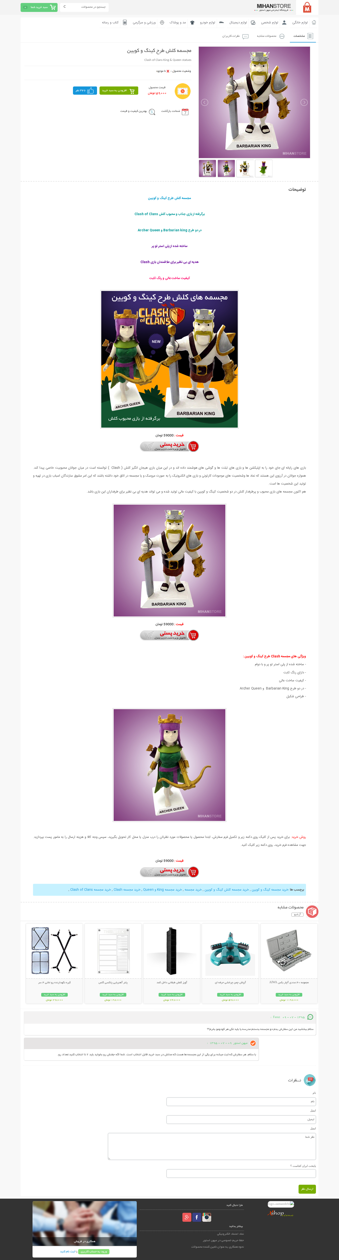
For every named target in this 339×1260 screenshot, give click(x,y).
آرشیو (297, 914)
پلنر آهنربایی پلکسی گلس (113, 982)
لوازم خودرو (207, 22)
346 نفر (80, 90)
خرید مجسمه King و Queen (162, 890)
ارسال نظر (307, 1189)
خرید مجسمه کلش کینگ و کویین (226, 890)
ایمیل (313, 1110)
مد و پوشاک (178, 22)
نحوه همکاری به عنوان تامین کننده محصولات (217, 1247)
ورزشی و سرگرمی (144, 22)
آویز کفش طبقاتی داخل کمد (172, 982)
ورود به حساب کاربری (94, 1251)
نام (314, 1092)
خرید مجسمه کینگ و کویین (270, 890)
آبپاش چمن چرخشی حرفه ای (230, 982)
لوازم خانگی (300, 22)
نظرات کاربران (231, 36)
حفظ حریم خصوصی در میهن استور (223, 1240)
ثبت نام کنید (67, 1251)
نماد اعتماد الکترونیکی (230, 1234)
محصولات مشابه (266, 36)
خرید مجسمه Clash (127, 890)
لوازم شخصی (269, 22)
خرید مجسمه (193, 890)
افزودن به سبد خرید (114, 90)
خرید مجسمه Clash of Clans (90, 890)
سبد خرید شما (39, 7)
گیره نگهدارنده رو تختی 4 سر (54, 982)
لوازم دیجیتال (238, 22)
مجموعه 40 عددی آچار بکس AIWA (289, 982)
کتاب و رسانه (110, 22)
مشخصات (299, 36)
